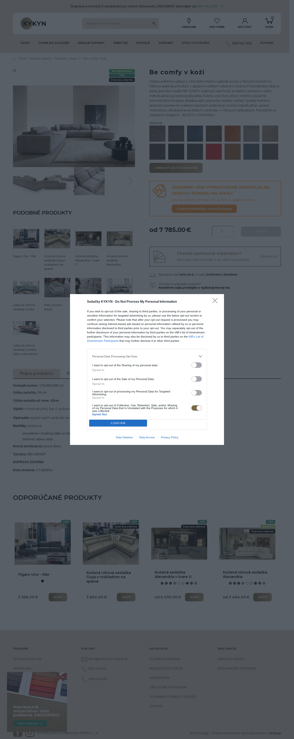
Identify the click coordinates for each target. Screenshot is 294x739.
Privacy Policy (169, 437)
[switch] (196, 365)
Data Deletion (124, 437)
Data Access (147, 437)
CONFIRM (118, 423)
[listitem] (147, 356)
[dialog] (147, 369)
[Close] (216, 302)
